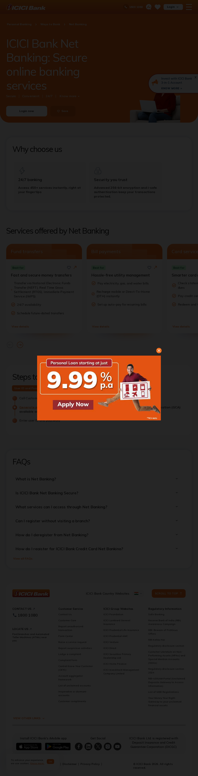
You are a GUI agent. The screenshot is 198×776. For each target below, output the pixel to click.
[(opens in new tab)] (99, 388)
